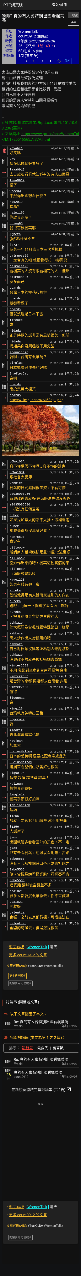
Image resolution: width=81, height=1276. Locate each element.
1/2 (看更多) (28, 55)
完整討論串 (19, 1037)
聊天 (32, 947)
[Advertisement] (40, 1149)
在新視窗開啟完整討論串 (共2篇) (41, 1089)
